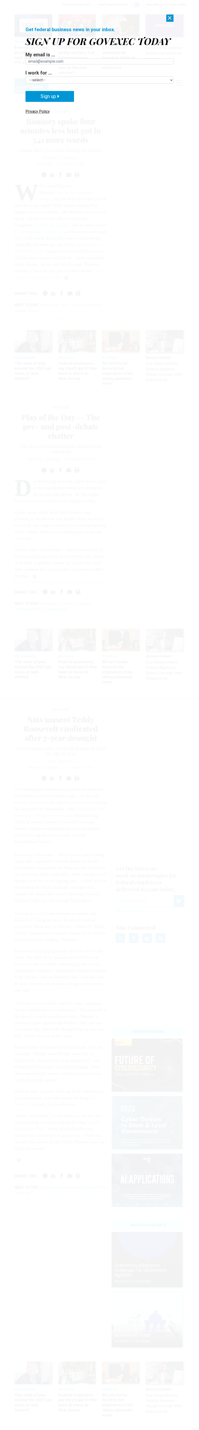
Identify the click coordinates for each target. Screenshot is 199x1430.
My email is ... (40, 54)
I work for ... (38, 73)
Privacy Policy (37, 111)
